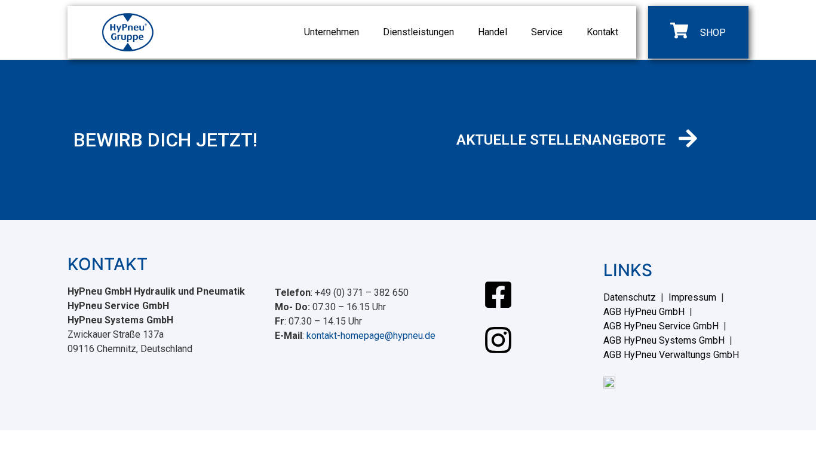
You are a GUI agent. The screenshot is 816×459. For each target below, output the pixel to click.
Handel (492, 32)
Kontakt (602, 32)
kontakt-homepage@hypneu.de (370, 335)
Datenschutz (629, 297)
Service (547, 32)
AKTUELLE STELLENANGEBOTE (560, 139)
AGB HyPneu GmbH (644, 311)
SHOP (713, 32)
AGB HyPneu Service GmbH (661, 326)
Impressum (692, 297)
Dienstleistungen (418, 32)
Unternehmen (331, 32)
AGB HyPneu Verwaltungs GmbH (671, 354)
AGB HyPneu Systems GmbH (664, 340)
